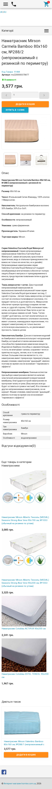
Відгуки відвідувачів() (19, 446)
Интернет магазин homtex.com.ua (20, 783)
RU (5, 12)
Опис (5, 173)
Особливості (11, 404)
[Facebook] (5, 772)
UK (1, 12)
